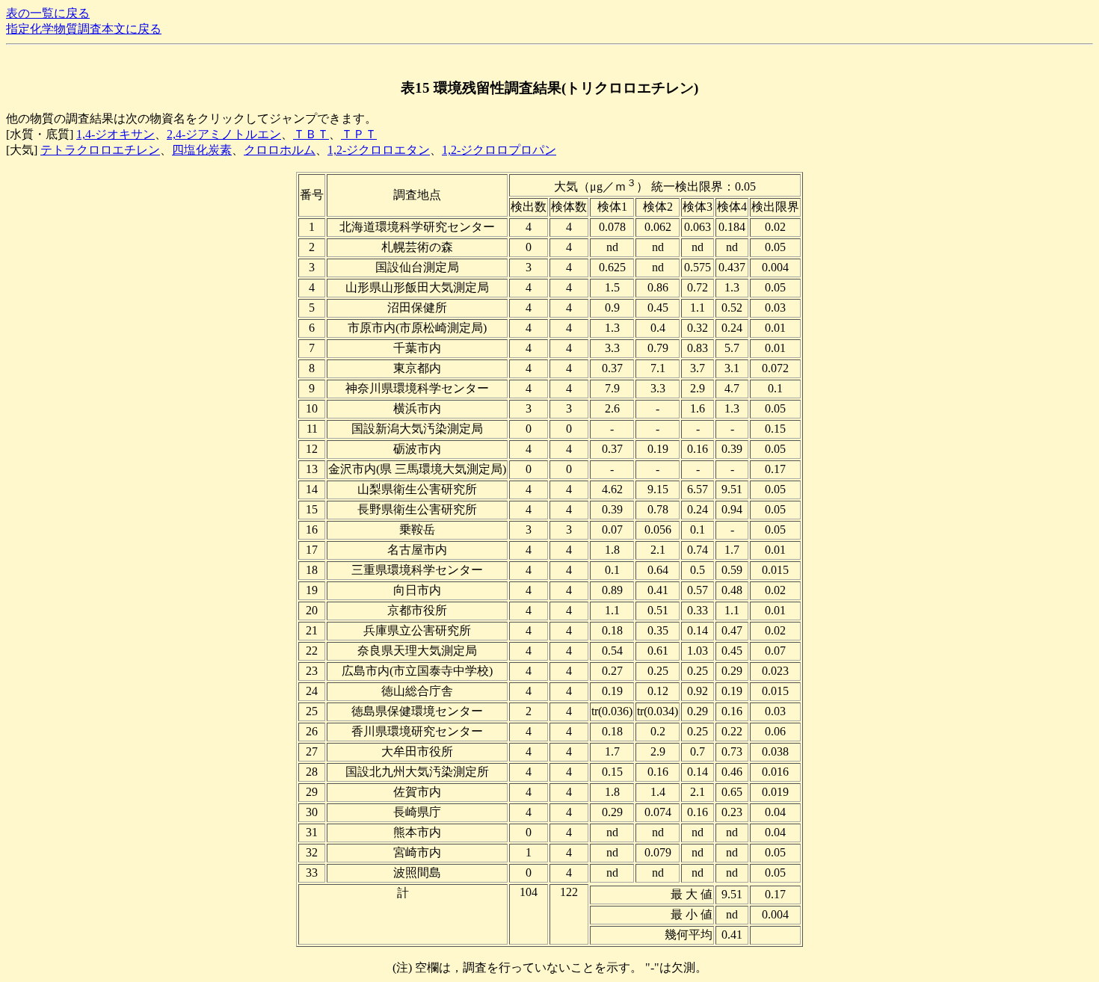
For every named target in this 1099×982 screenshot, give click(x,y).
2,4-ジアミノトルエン (224, 134)
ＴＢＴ (311, 134)
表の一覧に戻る (48, 13)
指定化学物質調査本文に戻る (83, 28)
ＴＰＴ (359, 134)
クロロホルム (279, 149)
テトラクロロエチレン (100, 149)
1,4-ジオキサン (115, 134)
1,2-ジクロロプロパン (499, 149)
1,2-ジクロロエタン (378, 149)
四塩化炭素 (202, 149)
